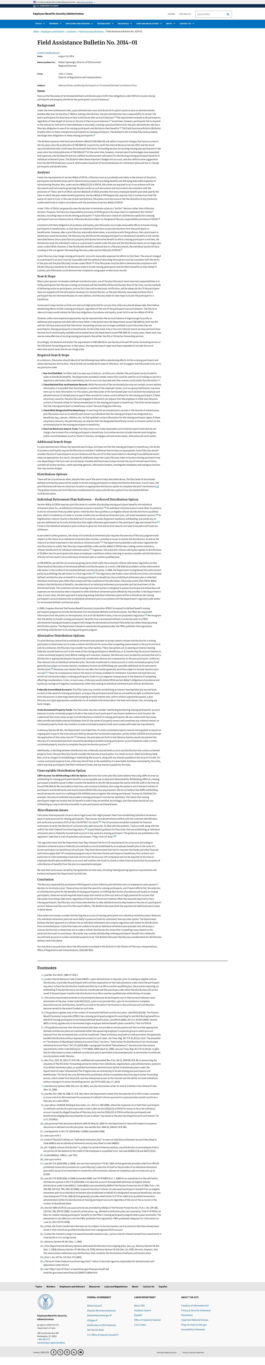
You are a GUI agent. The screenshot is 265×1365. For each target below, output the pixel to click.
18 (94, 573)
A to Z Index (140, 1324)
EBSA (36, 31)
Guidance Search (142, 1310)
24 (99, 821)
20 (52, 668)
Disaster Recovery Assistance (101, 1310)
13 (105, 507)
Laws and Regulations (116, 1286)
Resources (94, 1286)
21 (46, 672)
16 (101, 542)
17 (90, 549)
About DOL (139, 1305)
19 (146, 615)
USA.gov (91, 1320)
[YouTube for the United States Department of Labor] (81, 1352)
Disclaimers (187, 1315)
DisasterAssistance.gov (98, 1315)
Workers (51, 1286)
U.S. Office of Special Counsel (101, 1334)
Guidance (71, 31)
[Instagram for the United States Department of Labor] (67, 1352)
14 (157, 514)
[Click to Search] (228, 14)
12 (157, 486)
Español (163, 1286)
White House (93, 1305)
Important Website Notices (194, 1319)
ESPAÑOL (171, 14)
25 (86, 829)
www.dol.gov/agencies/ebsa (51, 1342)
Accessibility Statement (193, 1329)
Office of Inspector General (147, 1319)
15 (158, 521)
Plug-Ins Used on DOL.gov (194, 1324)
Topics (38, 1286)
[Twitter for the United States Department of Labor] (60, 1352)
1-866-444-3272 (185, 14)
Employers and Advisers (52, 31)
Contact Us (148, 1286)
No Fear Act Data (95, 1329)
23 (109, 744)
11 (159, 380)
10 (93, 262)
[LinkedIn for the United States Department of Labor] (74, 1352)
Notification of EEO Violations (101, 1325)
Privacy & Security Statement (196, 1310)
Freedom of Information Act (195, 1305)
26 (115, 836)
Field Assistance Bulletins (91, 31)
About (135, 1286)
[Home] (45, 1301)
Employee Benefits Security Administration (58, 13)
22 (75, 736)
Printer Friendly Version (48, 52)
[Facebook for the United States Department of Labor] (53, 1352)
